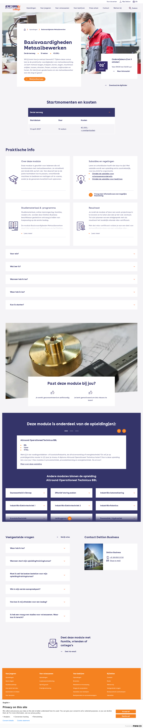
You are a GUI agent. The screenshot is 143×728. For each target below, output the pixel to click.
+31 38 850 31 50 (117, 557)
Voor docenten (112, 1)
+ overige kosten (88, 130)
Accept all (126, 711)
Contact (106, 8)
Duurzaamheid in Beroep (21, 493)
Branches (76, 681)
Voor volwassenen (62, 8)
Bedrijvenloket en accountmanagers (85, 695)
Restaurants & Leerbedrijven (116, 692)
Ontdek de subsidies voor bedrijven (107, 179)
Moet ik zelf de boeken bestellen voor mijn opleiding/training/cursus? (28, 575)
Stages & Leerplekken (80, 688)
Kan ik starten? (17, 305)
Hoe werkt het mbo (12, 688)
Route (109, 681)
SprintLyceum (43, 684)
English (6, 703)
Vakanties (110, 695)
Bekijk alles (65, 537)
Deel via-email (70, 651)
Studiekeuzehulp (11, 684)
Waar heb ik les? (17, 292)
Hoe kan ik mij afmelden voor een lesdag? (28, 602)
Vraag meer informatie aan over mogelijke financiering (110, 195)
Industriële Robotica (109, 506)
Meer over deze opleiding (31, 464)
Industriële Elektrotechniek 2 (68, 506)
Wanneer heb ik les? (19, 279)
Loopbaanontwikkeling (46, 681)
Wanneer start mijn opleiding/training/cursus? (30, 561)
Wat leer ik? (15, 266)
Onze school (93, 8)
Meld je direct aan (36, 79)
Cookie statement (23, 720)
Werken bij (118, 8)
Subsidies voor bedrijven (81, 692)
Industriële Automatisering (112, 493)
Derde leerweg (37, 112)
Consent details (8, 720)
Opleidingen (31, 8)
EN (136, 1)
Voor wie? (14, 254)
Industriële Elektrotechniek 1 (22, 506)
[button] (71, 431)
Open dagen (10, 681)
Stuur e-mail (115, 561)
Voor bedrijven (79, 8)
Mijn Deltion (126, 1)
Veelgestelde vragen (114, 688)
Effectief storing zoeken (65, 493)
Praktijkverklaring (45, 688)
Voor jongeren (45, 8)
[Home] (13, 8)
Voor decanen (10, 695)
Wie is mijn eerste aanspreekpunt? (25, 589)
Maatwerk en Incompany (81, 684)
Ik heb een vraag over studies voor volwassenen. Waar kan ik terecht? (34, 616)
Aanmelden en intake (12, 692)
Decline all (126, 716)
